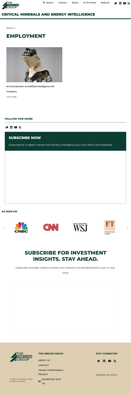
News (10, 27)
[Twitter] (116, 3)
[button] (3, 228)
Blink (114, 374)
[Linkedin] (120, 3)
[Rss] (129, 3)
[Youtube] (124, 3)
